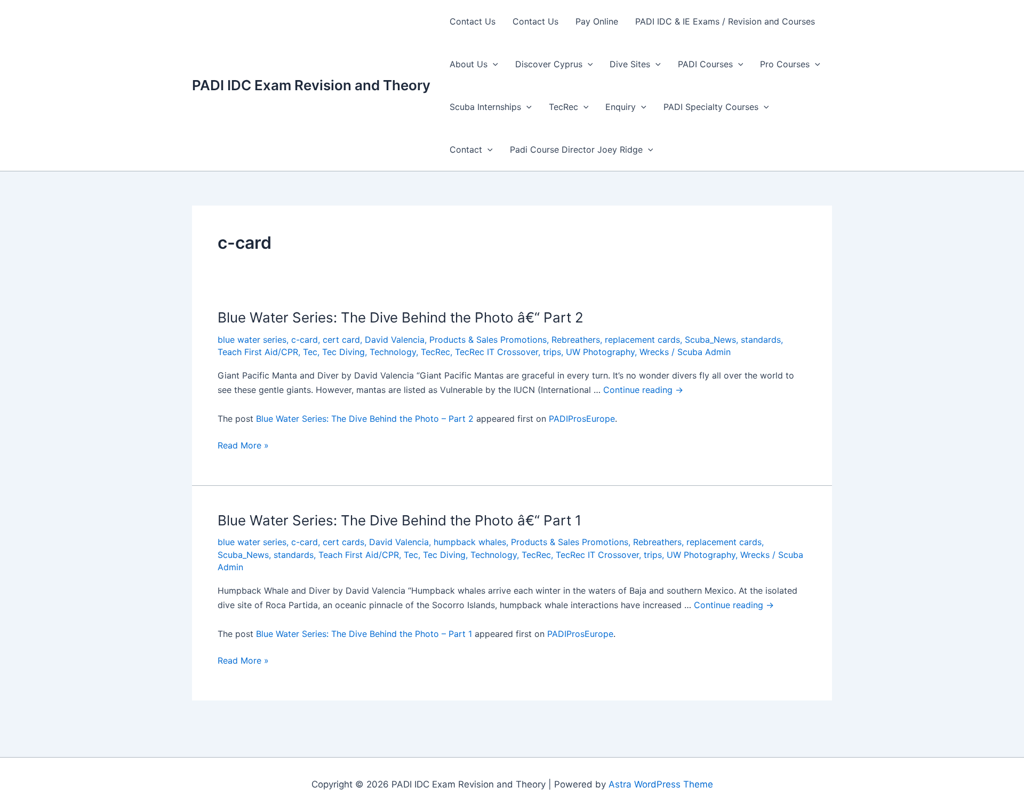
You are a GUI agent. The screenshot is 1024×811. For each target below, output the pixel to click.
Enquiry (620, 106)
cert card (341, 339)
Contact (466, 149)
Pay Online (596, 21)
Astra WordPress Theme (661, 784)
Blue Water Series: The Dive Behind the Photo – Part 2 (365, 418)
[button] (492, 64)
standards (761, 339)
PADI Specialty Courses (710, 106)
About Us (468, 64)
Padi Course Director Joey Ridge (576, 149)
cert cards (343, 542)
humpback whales (470, 542)
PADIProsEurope (582, 418)
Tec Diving (343, 352)
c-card (304, 339)
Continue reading (643, 389)
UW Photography (600, 352)
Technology (393, 352)
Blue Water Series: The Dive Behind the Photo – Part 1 (364, 633)
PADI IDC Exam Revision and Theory (311, 85)
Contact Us (472, 21)
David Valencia (395, 339)
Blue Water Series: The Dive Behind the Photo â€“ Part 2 (400, 317)
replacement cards (642, 339)
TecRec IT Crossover (496, 352)
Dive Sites (630, 64)
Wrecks (654, 352)
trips (552, 352)
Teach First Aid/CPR (258, 352)
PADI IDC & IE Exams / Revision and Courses (725, 21)
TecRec (563, 106)
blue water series (252, 339)
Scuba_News (710, 339)
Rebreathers (575, 339)
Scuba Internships (485, 106)
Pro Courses (785, 64)
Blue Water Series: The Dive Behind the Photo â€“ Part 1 (399, 520)
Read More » (243, 445)
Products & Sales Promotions (488, 339)
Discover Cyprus (548, 64)
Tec (310, 352)
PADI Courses (705, 64)
